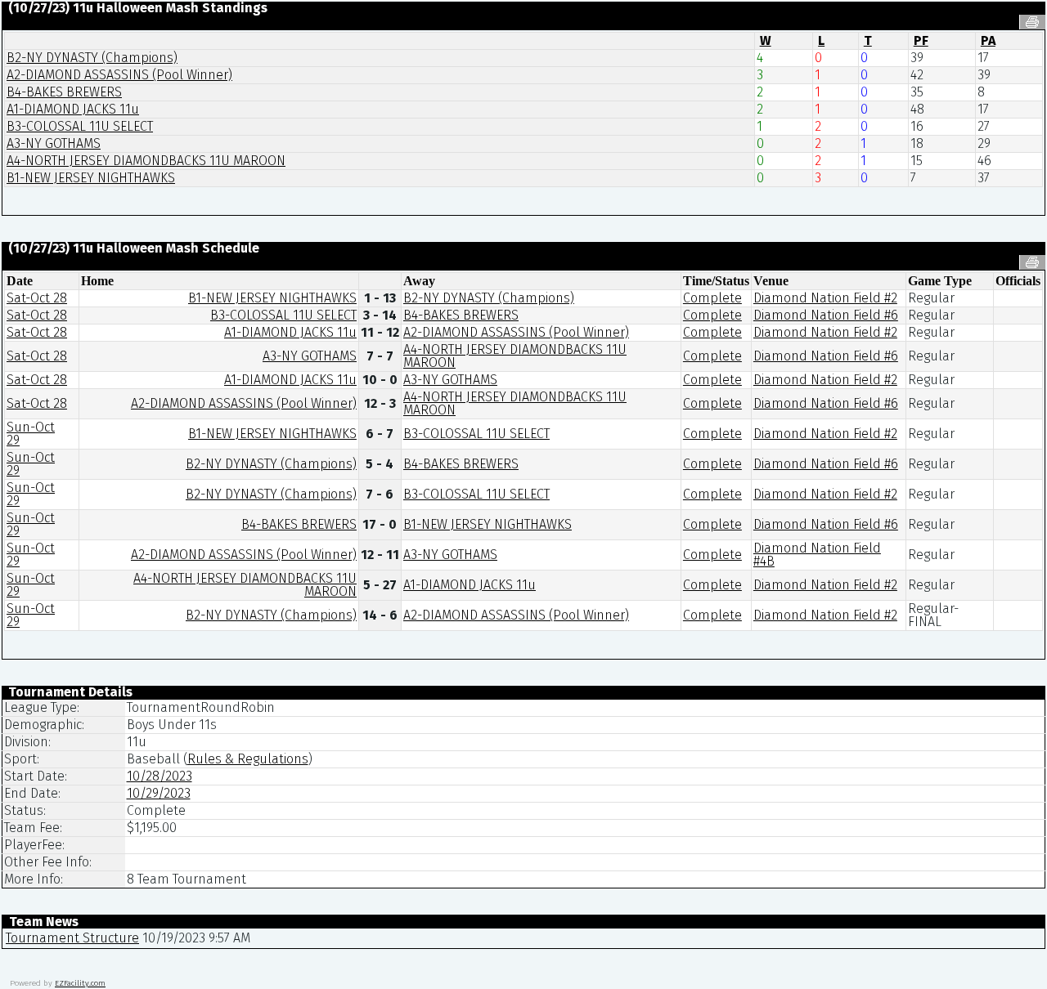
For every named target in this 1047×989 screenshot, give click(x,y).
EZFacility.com (80, 983)
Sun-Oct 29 (31, 433)
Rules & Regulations (247, 759)
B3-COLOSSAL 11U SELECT (80, 126)
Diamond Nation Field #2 (825, 298)
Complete (712, 298)
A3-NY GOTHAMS (54, 143)
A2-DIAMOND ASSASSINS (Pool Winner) (119, 75)
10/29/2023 (159, 793)
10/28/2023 (159, 776)
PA (988, 40)
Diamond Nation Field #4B (817, 554)
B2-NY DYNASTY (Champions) (92, 57)
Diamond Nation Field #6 (825, 315)
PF (921, 40)
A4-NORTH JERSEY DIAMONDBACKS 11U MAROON (146, 160)
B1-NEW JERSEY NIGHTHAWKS (91, 178)
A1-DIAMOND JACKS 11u (73, 109)
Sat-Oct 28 (37, 298)
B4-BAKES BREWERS (64, 92)
